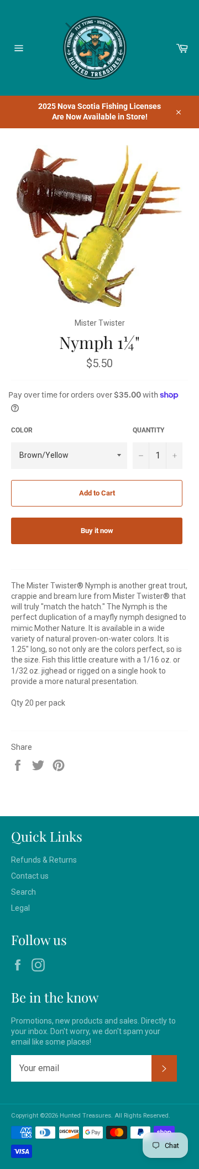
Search (23, 892)
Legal (20, 908)
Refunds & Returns (44, 859)
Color (22, 430)
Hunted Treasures (85, 1115)
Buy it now (97, 530)
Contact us (30, 875)
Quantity (148, 430)
